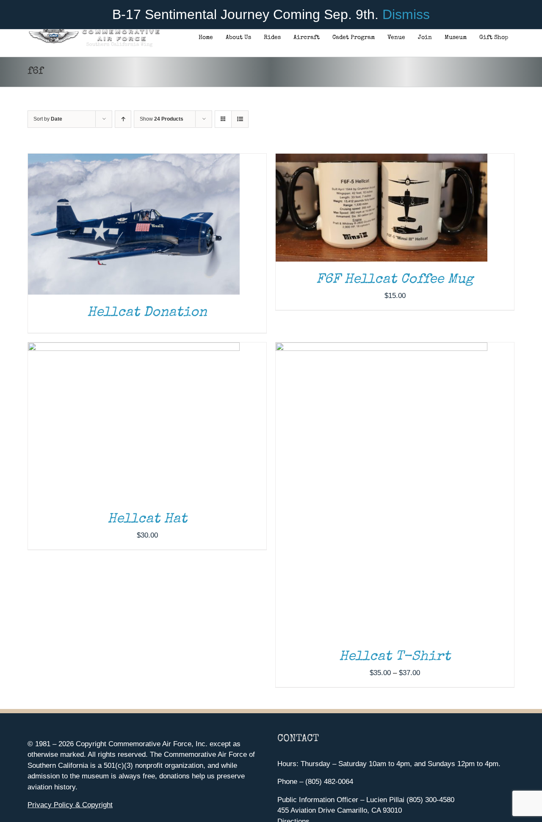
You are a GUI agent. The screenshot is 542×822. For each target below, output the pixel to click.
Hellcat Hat (147, 520)
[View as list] (240, 119)
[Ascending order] (123, 119)
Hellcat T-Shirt (395, 657)
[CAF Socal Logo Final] (94, 32)
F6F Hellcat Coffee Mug (394, 280)
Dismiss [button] (406, 14)
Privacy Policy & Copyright (70, 805)
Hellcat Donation (147, 313)
